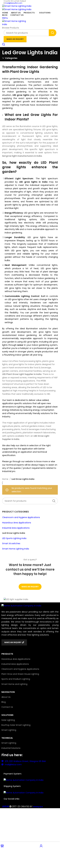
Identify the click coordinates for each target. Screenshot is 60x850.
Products (7, 653)
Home (5, 479)
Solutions (7, 715)
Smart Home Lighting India (15, 548)
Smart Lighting (8, 730)
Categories (11, 58)
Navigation (8, 692)
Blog (3, 702)
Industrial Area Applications (16, 527)
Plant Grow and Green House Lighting (20, 674)
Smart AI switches (11, 543)
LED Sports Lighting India (14, 538)
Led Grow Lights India (13, 533)
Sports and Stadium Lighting (15, 679)
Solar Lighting (8, 720)
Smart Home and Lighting (14, 684)
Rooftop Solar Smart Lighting (15, 725)
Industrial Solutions (10, 748)
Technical (7, 737)
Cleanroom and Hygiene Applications (21, 517)
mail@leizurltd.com (13, 3)
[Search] (3, 44)
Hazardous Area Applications (16, 522)
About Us (5, 697)
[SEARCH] (52, 32)
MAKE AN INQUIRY (15, 39)
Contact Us (7, 707)
